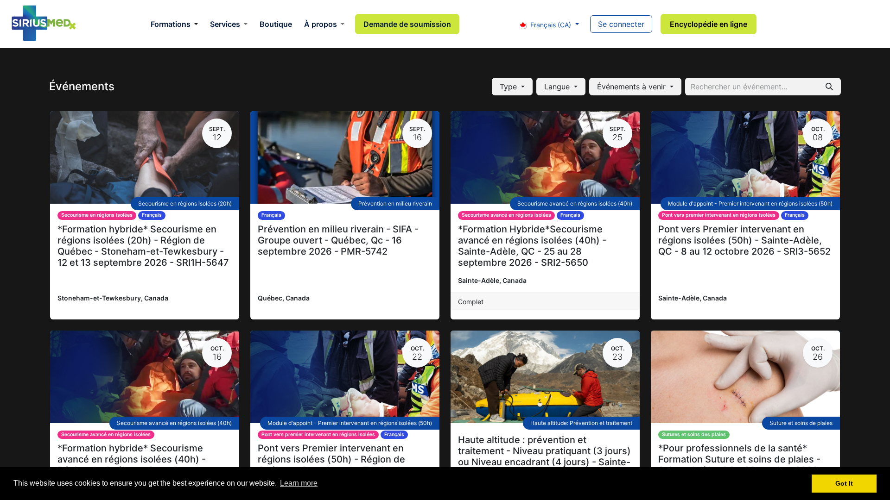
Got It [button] (844, 483)
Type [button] (509, 86)
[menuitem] (174, 24)
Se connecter (621, 24)
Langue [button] (558, 86)
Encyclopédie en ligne (708, 24)
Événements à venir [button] (632, 86)
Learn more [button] (299, 483)
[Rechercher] (829, 86)
